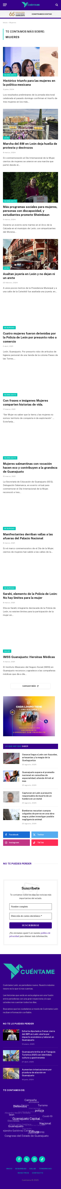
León (6, 138)
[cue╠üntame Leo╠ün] (29, 735)
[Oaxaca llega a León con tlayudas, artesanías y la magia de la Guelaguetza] (11, 758)
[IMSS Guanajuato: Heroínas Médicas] (30, 637)
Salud (7, 651)
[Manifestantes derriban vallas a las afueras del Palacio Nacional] (30, 514)
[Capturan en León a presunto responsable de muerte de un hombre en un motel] (11, 796)
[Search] (56, 4)
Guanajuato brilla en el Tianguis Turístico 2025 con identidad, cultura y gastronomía (38, 1055)
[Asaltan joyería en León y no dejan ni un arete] (30, 254)
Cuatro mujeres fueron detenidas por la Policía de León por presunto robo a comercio (30, 337)
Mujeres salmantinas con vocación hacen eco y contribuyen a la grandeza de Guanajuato (30, 467)
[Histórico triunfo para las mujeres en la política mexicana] (30, 61)
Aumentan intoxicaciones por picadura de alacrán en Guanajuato (37, 1072)
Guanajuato (10, 75)
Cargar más (29, 686)
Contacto (37, 1173)
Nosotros (23, 1173)
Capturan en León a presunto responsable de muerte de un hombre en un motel (37, 796)
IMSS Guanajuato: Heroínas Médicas (29, 657)
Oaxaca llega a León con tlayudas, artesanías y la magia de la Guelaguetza (40, 757)
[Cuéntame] (30, 5)
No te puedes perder (17, 863)
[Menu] (5, 4)
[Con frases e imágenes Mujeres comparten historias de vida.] (30, 381)
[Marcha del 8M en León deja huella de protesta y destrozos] (30, 124)
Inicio (5, 23)
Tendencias (45, 1169)
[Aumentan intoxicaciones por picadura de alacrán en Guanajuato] (11, 1073)
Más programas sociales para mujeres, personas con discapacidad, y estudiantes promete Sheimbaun (30, 211)
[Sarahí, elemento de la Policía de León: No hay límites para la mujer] (30, 574)
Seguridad (9, 327)
